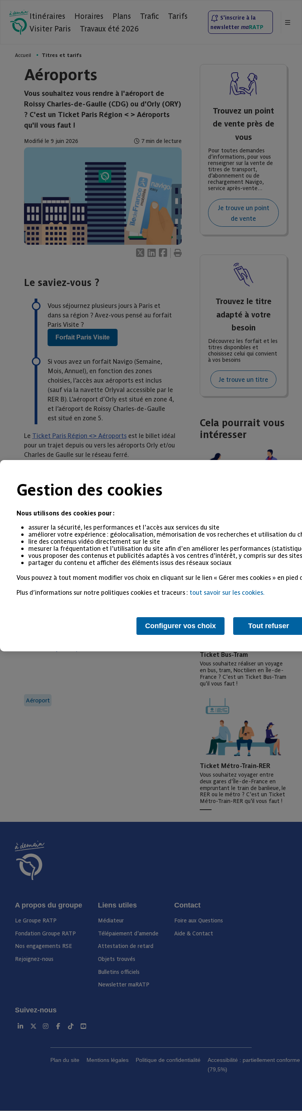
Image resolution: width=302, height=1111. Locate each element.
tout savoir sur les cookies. (227, 592)
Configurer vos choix (180, 626)
